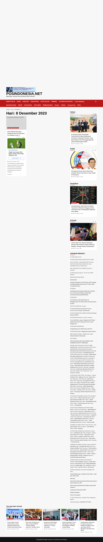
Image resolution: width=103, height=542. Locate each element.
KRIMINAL (54, 101)
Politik (79, 167)
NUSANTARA (28, 105)
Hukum (9, 127)
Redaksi (57, 105)
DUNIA (19, 101)
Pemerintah (74, 167)
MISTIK (20, 105)
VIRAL (79, 105)
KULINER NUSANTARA (66, 101)
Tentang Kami (71, 105)
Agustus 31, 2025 (79, 176)
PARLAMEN (37, 105)
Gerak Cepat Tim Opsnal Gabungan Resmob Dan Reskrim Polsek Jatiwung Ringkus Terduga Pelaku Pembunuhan (82, 244)
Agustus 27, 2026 (79, 213)
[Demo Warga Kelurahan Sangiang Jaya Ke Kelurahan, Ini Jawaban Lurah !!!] (16, 123)
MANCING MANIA (11, 105)
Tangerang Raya (15, 127)
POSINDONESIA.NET (24, 94)
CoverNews (56, 539)
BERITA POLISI (10, 101)
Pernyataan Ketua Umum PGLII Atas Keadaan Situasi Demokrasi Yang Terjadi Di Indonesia (83, 173)
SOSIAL (63, 105)
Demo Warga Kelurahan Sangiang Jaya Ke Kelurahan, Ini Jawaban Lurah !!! (16, 133)
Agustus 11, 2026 (79, 143)
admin (10, 161)
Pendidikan (74, 202)
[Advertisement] (51, 10)
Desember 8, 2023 (16, 161)
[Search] (96, 101)
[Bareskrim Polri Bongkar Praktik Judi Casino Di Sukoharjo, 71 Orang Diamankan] (51, 514)
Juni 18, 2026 (78, 248)
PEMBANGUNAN (48, 105)
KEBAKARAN (35, 101)
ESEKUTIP (26, 101)
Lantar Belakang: (79, 101)
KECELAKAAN (45, 101)
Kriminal (79, 238)
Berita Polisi (74, 238)
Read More (9, 174)
